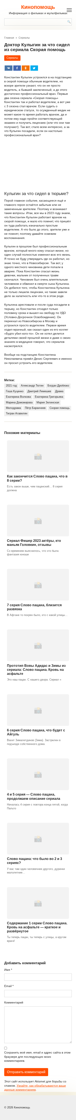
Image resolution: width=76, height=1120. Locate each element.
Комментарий (13, 1002)
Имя (8, 969)
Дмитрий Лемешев (39, 391)
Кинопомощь (38, 7)
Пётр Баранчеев (35, 408)
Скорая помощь (60, 408)
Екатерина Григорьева (49, 396)
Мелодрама (13, 408)
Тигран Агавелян (16, 413)
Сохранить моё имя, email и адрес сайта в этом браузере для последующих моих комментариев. (37, 1056)
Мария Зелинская (48, 402)
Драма (59, 391)
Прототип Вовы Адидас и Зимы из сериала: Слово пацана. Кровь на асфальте (36, 669)
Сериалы (12, 57)
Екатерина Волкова (18, 396)
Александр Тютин (32, 385)
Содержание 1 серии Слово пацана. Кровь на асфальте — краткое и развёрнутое (37, 927)
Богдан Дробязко (58, 385)
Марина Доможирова (19, 402)
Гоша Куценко (14, 391)
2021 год (11, 385)
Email (9, 986)
